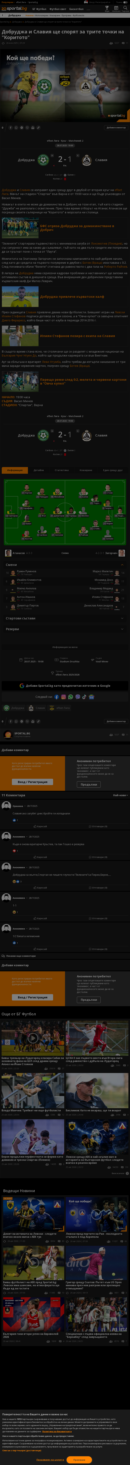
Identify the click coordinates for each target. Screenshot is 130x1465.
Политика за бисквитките (57, 1431)
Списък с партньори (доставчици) (21, 1450)
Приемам (79, 1459)
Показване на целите (50, 1459)
